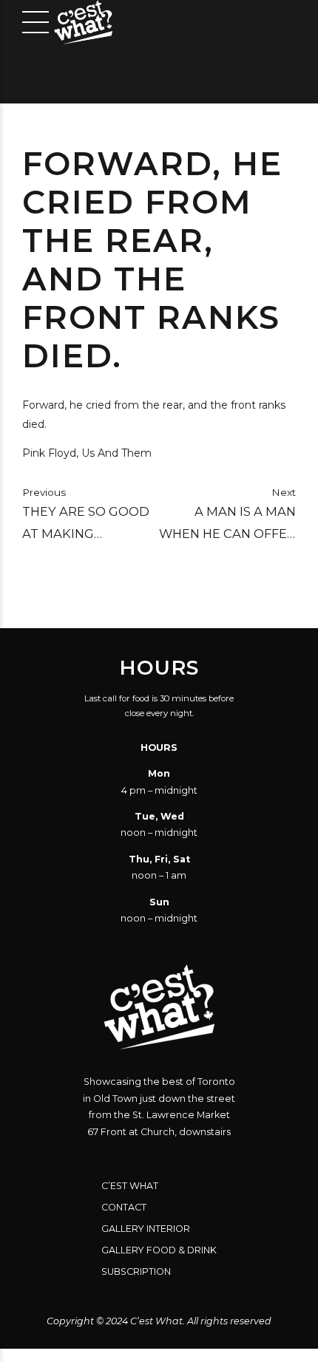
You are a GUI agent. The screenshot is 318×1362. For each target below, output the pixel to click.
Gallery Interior (145, 1228)
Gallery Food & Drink (159, 1250)
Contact (123, 1207)
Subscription (136, 1271)
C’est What (129, 1185)
